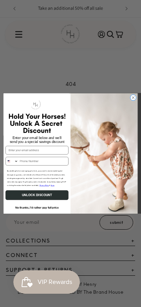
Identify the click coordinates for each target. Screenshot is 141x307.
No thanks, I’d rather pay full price (37, 207)
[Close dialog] (133, 97)
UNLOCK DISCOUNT (37, 195)
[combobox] (11, 161)
